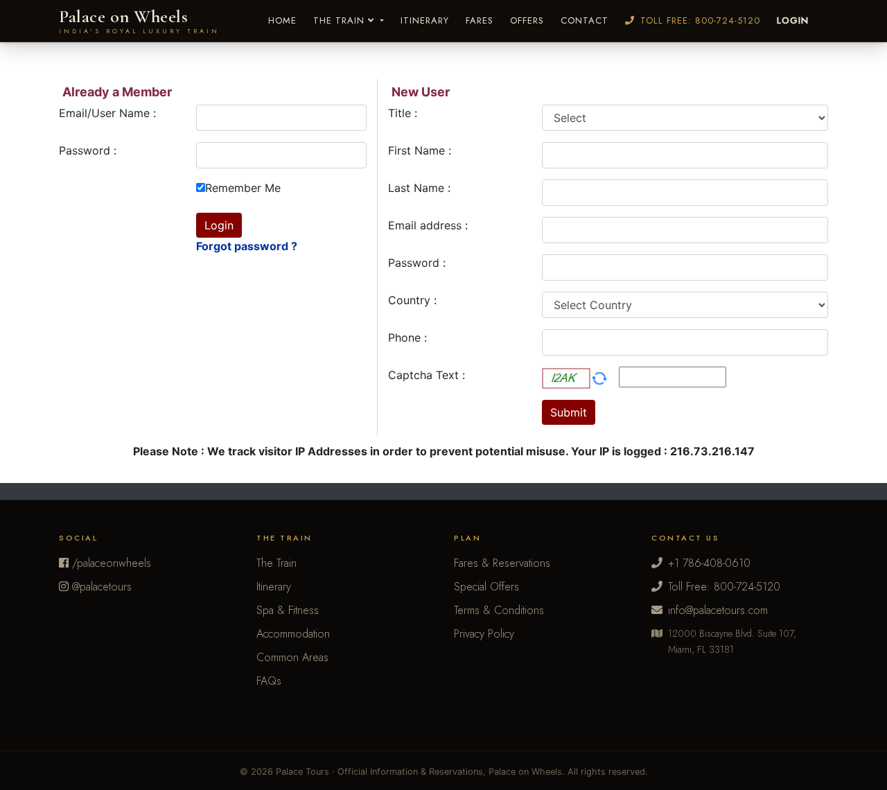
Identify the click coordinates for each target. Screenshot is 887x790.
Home (282, 20)
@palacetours (100, 587)
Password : (87, 150)
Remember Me (243, 188)
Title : (402, 113)
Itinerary (425, 20)
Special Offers (486, 587)
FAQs (268, 681)
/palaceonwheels (110, 563)
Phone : (407, 337)
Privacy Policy (484, 634)
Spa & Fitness (287, 610)
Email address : (428, 225)
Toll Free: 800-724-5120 (700, 20)
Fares (479, 20)
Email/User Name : (107, 113)
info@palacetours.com (718, 610)
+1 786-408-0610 (709, 563)
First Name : (419, 150)
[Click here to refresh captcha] (599, 378)
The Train (340, 20)
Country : (412, 300)
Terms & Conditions (499, 610)
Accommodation (293, 634)
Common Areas (292, 657)
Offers (527, 20)
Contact (584, 20)
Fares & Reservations (502, 563)
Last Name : (419, 188)
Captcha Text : (426, 375)
